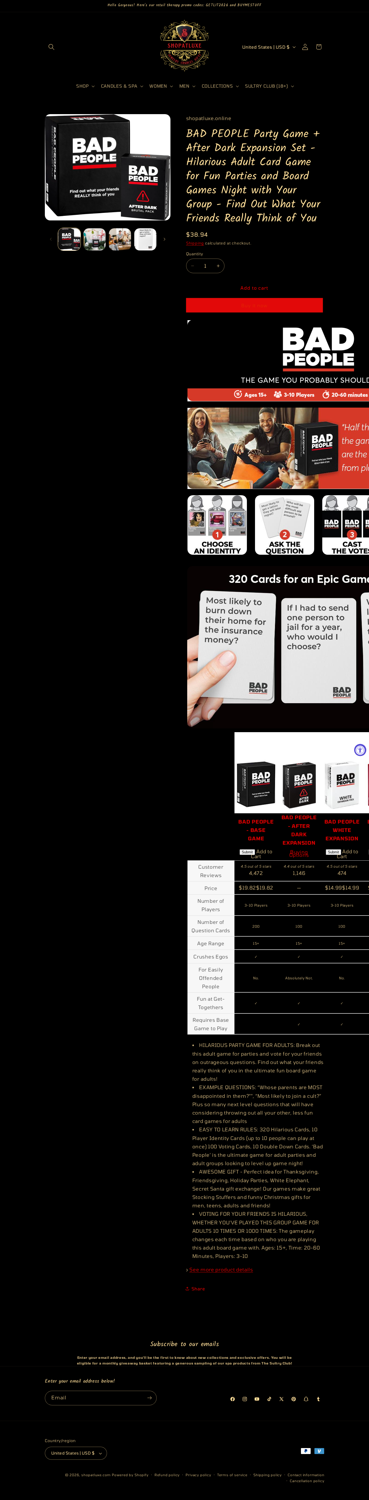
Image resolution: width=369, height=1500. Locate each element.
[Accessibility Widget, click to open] (360, 750)
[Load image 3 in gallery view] (120, 239)
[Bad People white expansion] (342, 736)
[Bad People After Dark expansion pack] (299, 736)
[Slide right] (164, 239)
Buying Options (299, 853)
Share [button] (198, 1288)
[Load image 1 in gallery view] (69, 239)
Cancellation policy (307, 1481)
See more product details (221, 1270)
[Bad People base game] (256, 736)
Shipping (195, 243)
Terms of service (232, 1475)
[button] (52, 47)
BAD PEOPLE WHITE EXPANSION (342, 830)
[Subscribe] (149, 1398)
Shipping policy (267, 1475)
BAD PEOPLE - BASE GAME (256, 830)
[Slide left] (51, 239)
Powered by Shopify (130, 1475)
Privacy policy (198, 1475)
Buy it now (254, 305)
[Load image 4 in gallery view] (145, 239)
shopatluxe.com (96, 1475)
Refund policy (167, 1475)
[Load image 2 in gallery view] (94, 239)
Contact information (306, 1475)
